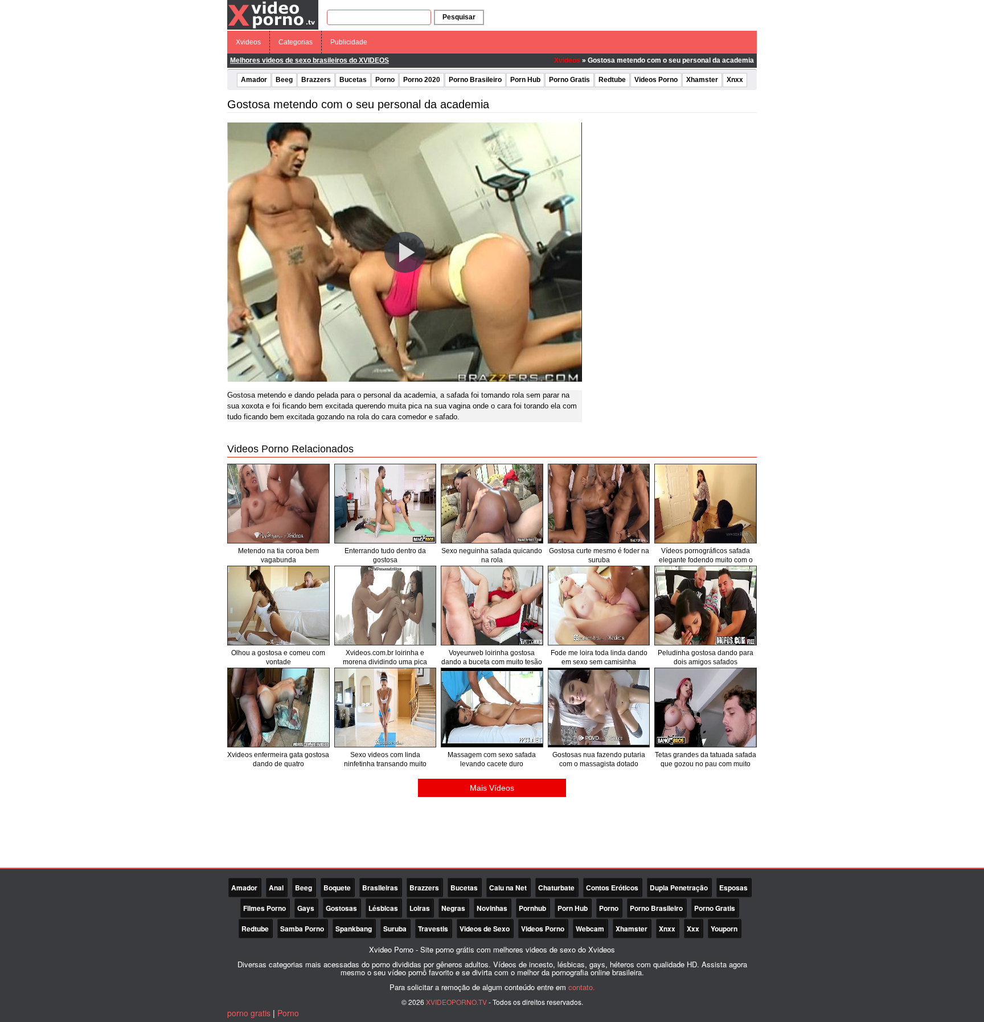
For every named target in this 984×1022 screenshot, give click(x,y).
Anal (276, 887)
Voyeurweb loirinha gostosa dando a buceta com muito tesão (491, 657)
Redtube (612, 80)
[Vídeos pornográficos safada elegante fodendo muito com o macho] (705, 503)
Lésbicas (383, 908)
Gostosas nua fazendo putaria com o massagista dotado (598, 759)
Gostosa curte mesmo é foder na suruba (599, 555)
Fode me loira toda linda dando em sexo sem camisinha (599, 657)
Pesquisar (458, 17)
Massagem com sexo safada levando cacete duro (492, 759)
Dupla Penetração (679, 887)
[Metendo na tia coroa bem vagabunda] (278, 503)
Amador (254, 80)
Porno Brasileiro (475, 80)
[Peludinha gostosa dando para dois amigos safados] (705, 605)
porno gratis (248, 1013)
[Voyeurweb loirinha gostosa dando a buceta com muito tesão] (492, 605)
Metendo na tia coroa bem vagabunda (278, 555)
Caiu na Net (508, 887)
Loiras (419, 908)
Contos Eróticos (612, 887)
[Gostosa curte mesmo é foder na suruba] (599, 503)
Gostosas (341, 908)
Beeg (284, 80)
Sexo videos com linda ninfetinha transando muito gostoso (385, 764)
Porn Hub (525, 80)
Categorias (295, 42)
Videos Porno (656, 80)
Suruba (395, 928)
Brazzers (316, 80)
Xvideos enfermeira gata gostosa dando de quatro (278, 759)
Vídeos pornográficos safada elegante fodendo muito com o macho (706, 560)
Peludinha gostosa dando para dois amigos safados (705, 657)
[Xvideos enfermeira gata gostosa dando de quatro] (278, 707)
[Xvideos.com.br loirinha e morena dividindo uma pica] (385, 605)
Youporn (724, 928)
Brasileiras (380, 887)
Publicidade (348, 42)
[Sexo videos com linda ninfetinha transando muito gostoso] (385, 707)
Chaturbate (556, 887)
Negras (453, 908)
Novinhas (492, 908)
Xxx (693, 928)
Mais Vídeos (492, 787)
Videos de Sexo (485, 928)
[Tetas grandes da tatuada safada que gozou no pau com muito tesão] (705, 707)
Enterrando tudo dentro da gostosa (385, 555)
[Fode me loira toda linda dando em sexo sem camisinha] (599, 605)
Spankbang (353, 928)
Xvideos (248, 42)
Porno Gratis (569, 80)
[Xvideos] (272, 14)
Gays (305, 908)
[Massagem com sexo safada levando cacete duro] (492, 707)
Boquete (337, 887)
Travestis (433, 928)
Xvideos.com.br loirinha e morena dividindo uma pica (385, 657)
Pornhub (532, 908)
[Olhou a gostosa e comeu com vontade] (278, 605)
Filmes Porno (264, 908)
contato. (581, 987)
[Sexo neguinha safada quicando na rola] (492, 503)
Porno (385, 80)
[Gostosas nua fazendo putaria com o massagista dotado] (599, 707)
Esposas (733, 887)
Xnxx (735, 80)
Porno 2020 (421, 80)
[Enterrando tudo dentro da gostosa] (385, 503)
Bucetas (353, 80)
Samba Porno (302, 928)
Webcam (590, 928)
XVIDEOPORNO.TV (456, 1002)
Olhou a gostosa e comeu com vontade (278, 657)
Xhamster (702, 80)
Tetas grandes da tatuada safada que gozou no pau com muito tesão (705, 764)
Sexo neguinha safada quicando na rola (491, 555)
